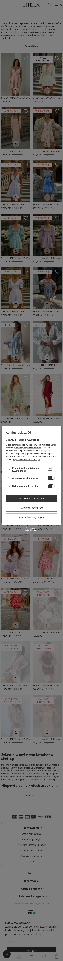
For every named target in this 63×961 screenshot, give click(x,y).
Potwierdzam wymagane (32, 517)
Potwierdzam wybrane (31, 507)
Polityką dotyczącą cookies (28, 447)
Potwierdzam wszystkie (31, 498)
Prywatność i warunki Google (26, 459)
